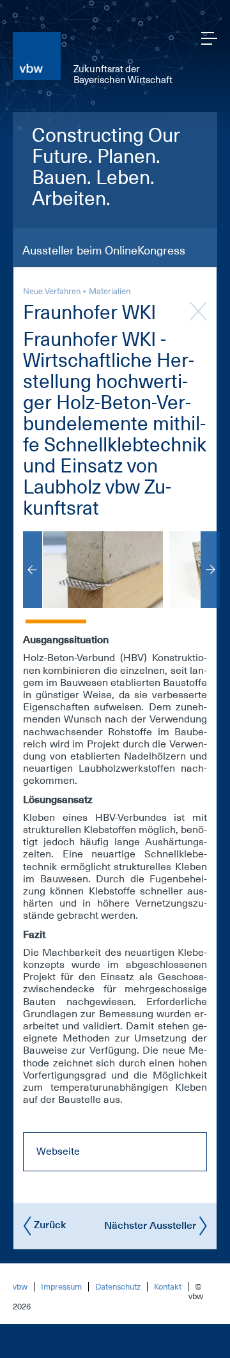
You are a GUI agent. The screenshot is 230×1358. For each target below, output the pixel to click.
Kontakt (167, 1286)
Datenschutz (118, 1286)
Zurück (48, 1225)
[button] (56, 613)
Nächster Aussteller (151, 1225)
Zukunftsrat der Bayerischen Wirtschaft (122, 74)
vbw (20, 1286)
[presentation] (32, 569)
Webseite (58, 1151)
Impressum (61, 1286)
